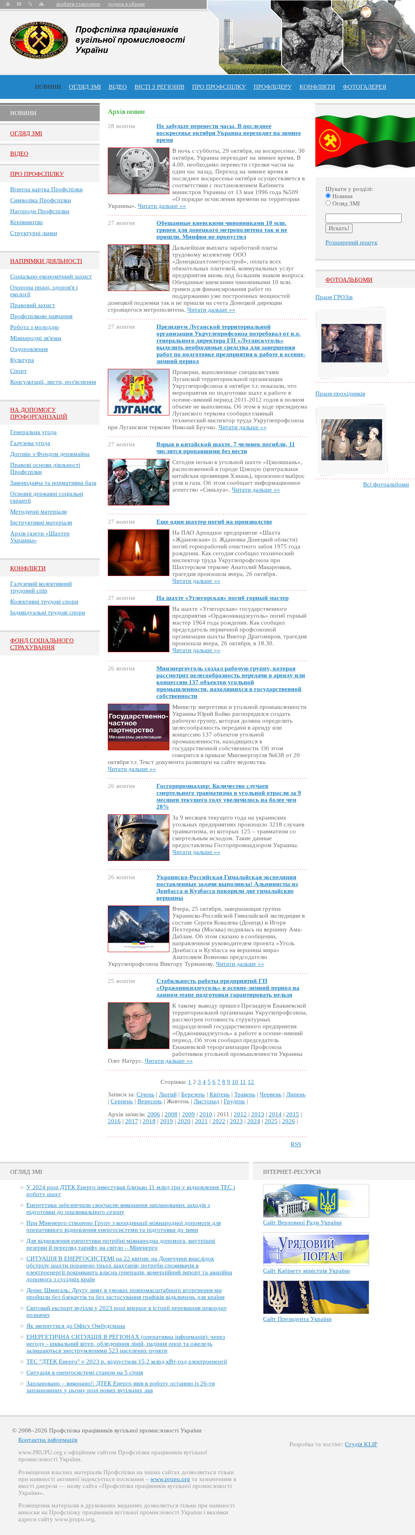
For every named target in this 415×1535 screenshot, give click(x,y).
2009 (188, 1114)
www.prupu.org (170, 1479)
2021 (201, 1121)
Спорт (18, 371)
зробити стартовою (78, 4)
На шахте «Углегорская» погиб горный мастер (222, 598)
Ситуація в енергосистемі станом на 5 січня (84, 1372)
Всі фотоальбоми (386, 484)
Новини (48, 86)
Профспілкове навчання (41, 316)
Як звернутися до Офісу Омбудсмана (75, 1326)
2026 (288, 1121)
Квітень (220, 1094)
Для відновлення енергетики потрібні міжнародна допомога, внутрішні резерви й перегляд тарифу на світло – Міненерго (120, 1244)
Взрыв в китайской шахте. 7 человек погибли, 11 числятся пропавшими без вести (225, 447)
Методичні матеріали (38, 511)
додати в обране (126, 4)
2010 (205, 1114)
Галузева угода (30, 443)
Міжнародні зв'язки (35, 338)
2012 (240, 1114)
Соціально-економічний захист (51, 276)
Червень (271, 1094)
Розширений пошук (351, 242)
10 (235, 1082)
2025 (271, 1121)
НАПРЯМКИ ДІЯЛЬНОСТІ (46, 261)
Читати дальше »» (162, 206)
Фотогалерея (364, 86)
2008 (171, 1114)
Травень (244, 1094)
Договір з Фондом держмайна (50, 454)
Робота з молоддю (34, 327)
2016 (114, 1121)
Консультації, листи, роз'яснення (53, 382)
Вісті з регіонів (159, 86)
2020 (184, 1121)
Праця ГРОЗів (334, 297)
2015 (292, 1114)
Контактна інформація (47, 1440)
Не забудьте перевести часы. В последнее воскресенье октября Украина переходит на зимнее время (228, 133)
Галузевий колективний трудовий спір (41, 587)
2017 (131, 1121)
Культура (22, 360)
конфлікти (317, 86)
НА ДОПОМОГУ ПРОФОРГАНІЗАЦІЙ (38, 413)
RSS (296, 1144)
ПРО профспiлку (219, 86)
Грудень (234, 1101)
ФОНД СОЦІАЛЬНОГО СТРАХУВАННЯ (42, 644)
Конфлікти (28, 568)
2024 (253, 1121)
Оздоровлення (29, 349)
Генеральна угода (33, 432)
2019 (166, 1121)
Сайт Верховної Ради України (302, 1222)
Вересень (149, 1101)
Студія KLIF (361, 1444)
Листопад (206, 1101)
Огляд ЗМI (26, 133)
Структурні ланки (33, 233)
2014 (275, 1114)
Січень (145, 1094)
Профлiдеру (273, 86)
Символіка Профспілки (40, 200)
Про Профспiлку (37, 174)
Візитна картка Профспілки (46, 189)
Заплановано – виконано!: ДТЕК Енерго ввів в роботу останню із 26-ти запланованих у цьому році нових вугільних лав (120, 1387)
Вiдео (19, 153)
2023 (236, 1121)
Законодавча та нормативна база (53, 483)
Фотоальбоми (348, 279)
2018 (149, 1121)
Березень (193, 1094)
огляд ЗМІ (85, 86)
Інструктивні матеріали (41, 522)
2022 (218, 1121)
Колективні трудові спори (44, 601)
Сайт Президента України (297, 1319)
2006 (153, 1114)
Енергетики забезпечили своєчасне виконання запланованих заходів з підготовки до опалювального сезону (118, 1208)
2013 (257, 1114)
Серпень (122, 1101)
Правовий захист (32, 305)
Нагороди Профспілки (39, 211)
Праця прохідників (340, 393)
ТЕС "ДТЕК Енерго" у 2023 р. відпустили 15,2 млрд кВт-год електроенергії (126, 1361)
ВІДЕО (118, 86)
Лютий (168, 1094)
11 (243, 1082)
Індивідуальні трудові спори (47, 612)
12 (251, 1082)
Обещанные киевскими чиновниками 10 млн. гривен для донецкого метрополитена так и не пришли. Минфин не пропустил (221, 230)
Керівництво (26, 222)
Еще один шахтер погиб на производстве (214, 521)
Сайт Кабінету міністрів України (306, 1270)
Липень (296, 1094)
